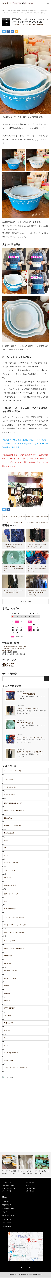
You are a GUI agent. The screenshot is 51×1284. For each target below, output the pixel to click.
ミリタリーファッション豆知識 (14, 917)
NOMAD (7, 1001)
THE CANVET (8, 1023)
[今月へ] (34, 613)
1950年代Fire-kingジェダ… (26, 723)
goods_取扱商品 (37, 24)
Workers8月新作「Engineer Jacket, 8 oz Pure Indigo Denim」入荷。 (37, 593)
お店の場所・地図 (8, 1185)
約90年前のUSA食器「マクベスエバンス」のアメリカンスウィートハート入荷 (37, 518)
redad (6, 840)
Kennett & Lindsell (10, 978)
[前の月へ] (30, 613)
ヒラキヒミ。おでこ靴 (11, 863)
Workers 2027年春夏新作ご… (27, 694)
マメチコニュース (10, 787)
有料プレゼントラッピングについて (15, 1068)
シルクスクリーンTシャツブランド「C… (30, 737)
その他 (6, 855)
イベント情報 (8, 779)
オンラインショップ (8, 1188)
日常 (5, 901)
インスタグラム (30, 1188)
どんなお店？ (6, 1182)
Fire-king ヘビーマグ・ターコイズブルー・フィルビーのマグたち (14, 518)
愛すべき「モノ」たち (11, 894)
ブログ (28, 1185)
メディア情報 (6, 1191)
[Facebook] (25, 1267)
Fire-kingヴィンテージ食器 (22, 24)
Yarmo (6, 1038)
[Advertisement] (25, 1107)
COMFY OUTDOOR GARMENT (14, 810)
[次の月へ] (38, 613)
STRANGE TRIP (9, 1008)
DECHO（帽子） (9, 956)
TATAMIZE (7, 1015)
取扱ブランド (30, 1182)
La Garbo (7, 986)
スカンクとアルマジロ (11, 1053)
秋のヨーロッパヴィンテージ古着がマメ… (30, 752)
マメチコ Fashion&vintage (23, 1274)
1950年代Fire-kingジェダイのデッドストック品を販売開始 (13, 569)
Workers (7, 848)
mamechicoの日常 (10, 885)
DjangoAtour (8, 818)
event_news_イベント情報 (12, 771)
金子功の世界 (8, 1060)
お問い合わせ (30, 1191)
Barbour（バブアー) (10, 941)
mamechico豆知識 (10, 909)
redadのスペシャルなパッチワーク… (29, 708)
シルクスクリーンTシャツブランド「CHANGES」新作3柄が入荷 (37, 569)
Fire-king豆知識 (9, 833)
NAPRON (7, 993)
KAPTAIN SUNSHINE (11, 971)
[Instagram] (29, 1267)
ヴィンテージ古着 (10, 870)
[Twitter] (21, 1267)
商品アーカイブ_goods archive (14, 932)
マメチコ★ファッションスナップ (15, 925)
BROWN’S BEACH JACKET (13, 803)
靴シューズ (7, 878)
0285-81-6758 (7, 650)
